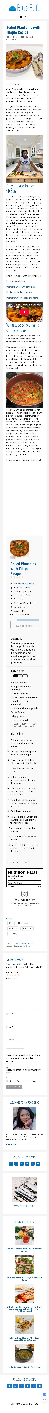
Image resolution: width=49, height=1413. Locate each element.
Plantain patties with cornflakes (20, 286)
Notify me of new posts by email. (21, 1081)
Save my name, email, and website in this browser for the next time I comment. (23, 1058)
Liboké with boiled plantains (19, 292)
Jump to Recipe (12, 84)
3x (25, 676)
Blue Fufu (24, 8)
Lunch (24, 943)
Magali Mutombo (26, 583)
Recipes (31, 943)
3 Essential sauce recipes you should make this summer (24, 1250)
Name (9, 1014)
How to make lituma (15, 281)
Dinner (18, 943)
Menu (26, 17)
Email (9, 1027)
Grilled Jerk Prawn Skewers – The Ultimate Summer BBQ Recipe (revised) (24, 1339)
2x (20, 676)
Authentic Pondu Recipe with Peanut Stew (24, 1367)
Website (10, 1039)
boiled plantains (23, 946)
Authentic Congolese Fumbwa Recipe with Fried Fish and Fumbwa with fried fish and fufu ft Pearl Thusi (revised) (24, 1309)
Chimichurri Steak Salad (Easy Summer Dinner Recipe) (24, 1279)
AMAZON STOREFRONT (24, 1206)
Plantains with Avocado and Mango (23, 297)
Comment (11, 978)
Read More (11, 1144)
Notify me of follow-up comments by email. (23, 1071)
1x (15, 676)
